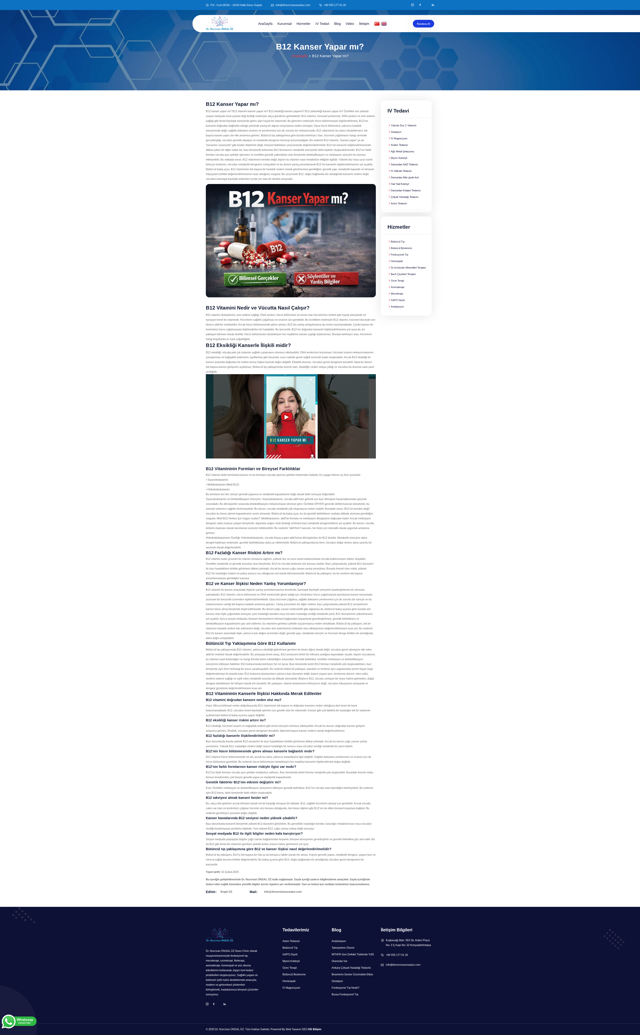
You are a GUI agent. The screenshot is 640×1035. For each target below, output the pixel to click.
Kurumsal (285, 24)
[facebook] (420, 5)
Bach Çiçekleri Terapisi (403, 274)
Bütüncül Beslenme (401, 248)
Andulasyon (397, 306)
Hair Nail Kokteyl (400, 184)
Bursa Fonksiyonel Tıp (345, 994)
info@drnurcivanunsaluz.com (293, 5)
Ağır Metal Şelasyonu (402, 151)
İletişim (364, 24)
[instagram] (412, 5)
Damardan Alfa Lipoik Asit (405, 177)
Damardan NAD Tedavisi (404, 164)
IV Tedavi (322, 24)
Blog (337, 24)
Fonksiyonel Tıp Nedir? (345, 987)
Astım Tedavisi (399, 203)
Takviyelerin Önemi (343, 947)
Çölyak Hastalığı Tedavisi (404, 197)
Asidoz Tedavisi (399, 145)
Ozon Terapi (397, 280)
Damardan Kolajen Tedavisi (405, 190)
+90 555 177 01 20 (335, 5)
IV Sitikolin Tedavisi (401, 171)
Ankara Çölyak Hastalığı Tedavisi (351, 967)
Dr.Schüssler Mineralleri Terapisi (408, 267)
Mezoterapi (397, 293)
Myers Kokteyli (399, 158)
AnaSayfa (265, 24)
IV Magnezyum (399, 138)
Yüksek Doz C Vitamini (403, 125)
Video (350, 24)
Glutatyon (396, 132)
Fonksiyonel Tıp (399, 254)
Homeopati (397, 261)
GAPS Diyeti (398, 300)
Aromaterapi (397, 287)
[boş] (433, 5)
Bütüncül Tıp (397, 241)
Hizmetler (303, 24)
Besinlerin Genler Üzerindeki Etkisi (352, 974)
